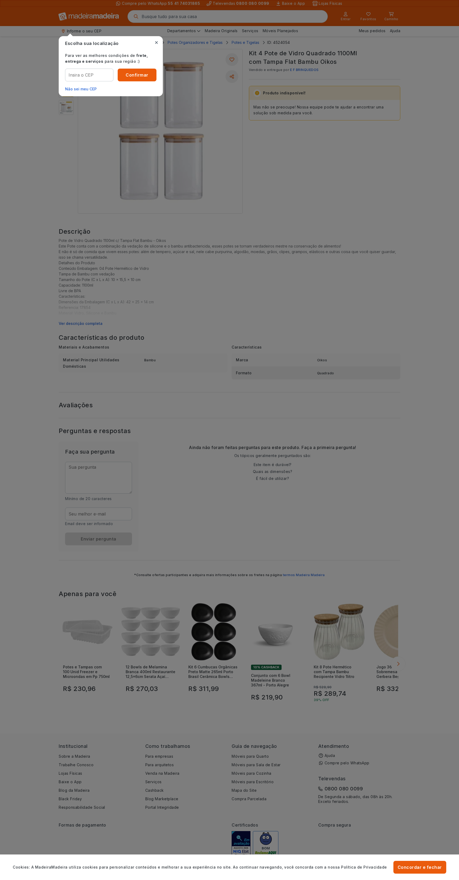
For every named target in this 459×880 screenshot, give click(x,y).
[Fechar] (156, 42)
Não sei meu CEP (81, 89)
